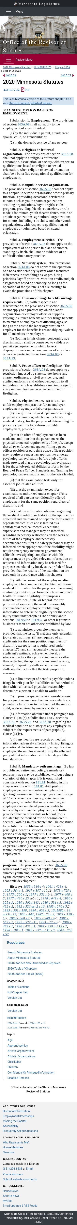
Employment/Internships (18, 1116)
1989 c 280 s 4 (44, 918)
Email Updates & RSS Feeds (20, 1205)
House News (10, 1191)
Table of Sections (18, 986)
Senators (8, 1152)
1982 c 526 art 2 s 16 (30, 906)
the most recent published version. (30, 103)
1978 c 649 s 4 (51, 898)
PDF (27, 90)
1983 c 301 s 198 (15, 910)
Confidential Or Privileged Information (31, 1072)
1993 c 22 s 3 (48, 922)
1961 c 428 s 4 (56, 886)
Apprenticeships (18, 1045)
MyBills (7, 1200)
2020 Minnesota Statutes (17, 67)
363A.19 (11, 75)
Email (29, 1168)
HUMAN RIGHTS (42, 67)
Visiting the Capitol (14, 1121)
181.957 (36, 620)
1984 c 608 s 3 (39, 910)
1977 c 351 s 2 (39, 894)
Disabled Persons (18, 1077)
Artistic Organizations (21, 1050)
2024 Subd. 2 (14, 1023)
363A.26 (25, 722)
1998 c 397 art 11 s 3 (40, 930)
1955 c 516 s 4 (33, 886)
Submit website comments (20, 1179)
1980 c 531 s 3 (51, 902)
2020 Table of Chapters (22, 968)
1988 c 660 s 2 (19, 918)
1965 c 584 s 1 (13, 890)
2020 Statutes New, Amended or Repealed (34, 963)
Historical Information (16, 1111)
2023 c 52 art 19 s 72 (39, 1027)
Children (13, 1067)
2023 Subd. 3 (14, 1027)
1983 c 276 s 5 (57, 906)
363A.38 (45, 722)
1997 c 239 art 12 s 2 (52, 926)
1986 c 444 (26, 914)
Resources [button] (16, 942)
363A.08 (24, 124)
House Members (13, 1147)
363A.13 (9, 358)
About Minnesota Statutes (24, 957)
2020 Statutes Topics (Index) (25, 973)
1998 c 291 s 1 (13, 930)
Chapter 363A (62, 67)
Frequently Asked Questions (20, 1130)
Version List (15, 997)
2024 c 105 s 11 (37, 1023)
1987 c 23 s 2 (45, 914)
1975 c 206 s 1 (17, 894)
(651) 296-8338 (12, 1168)
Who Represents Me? (16, 1142)
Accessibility (10, 1126)
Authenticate (11, 90)
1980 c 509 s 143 (27, 902)
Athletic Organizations (21, 1056)
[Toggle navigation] (8, 12)
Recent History (16, 1017)
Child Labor (14, 1061)
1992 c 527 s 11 (26, 922)
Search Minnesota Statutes (25, 952)
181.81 (40, 782)
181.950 (21, 620)
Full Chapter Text (18, 992)
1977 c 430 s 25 (18, 898)
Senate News (11, 1195)
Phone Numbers (13, 1174)
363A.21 (66, 75)
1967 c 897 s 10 (36, 890)
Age (10, 1040)
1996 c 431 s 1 (25, 926)
